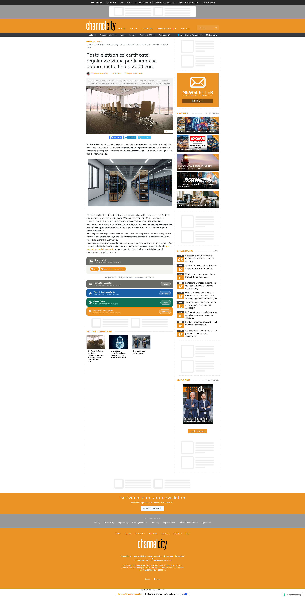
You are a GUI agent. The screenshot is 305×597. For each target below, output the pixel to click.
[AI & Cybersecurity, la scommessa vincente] (198, 125)
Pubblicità (178, 533)
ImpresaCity (126, 2)
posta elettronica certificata (114, 269)
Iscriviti (165, 284)
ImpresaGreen (169, 522)
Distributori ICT (164, 35)
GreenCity (155, 522)
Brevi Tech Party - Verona (189, 149)
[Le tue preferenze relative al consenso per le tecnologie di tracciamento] (292, 594)
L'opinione (92, 35)
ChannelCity (111, 2)
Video (123, 35)
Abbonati (165, 311)
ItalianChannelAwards (188, 522)
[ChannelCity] (101, 26)
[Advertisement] (152, 483)
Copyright (165, 533)
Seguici (165, 302)
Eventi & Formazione (167, 28)
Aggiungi (165, 293)
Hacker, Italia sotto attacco (139, 352)
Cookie (147, 579)
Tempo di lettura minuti (134, 73)
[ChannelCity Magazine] (198, 404)
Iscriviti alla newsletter (152, 508)
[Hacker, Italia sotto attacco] (141, 342)
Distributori (147, 28)
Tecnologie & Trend (147, 35)
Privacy (157, 579)
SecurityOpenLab (143, 2)
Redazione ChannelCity (99, 73)
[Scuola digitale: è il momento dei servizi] (198, 199)
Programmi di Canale (108, 35)
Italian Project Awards (188, 2)
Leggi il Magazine (198, 431)
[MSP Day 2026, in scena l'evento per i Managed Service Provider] (198, 162)
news (99, 41)
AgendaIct (206, 522)
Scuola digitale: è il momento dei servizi (195, 205)
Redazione (153, 533)
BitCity (97, 522)
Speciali (128, 533)
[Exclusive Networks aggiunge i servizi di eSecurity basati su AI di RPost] (118, 342)
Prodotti (132, 35)
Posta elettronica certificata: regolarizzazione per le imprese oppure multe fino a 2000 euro (95, 356)
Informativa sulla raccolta (129, 594)
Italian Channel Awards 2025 (190, 35)
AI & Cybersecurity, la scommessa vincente (197, 131)
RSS (187, 533)
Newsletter (212, 35)
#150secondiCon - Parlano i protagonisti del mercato (196, 185)
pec (95, 269)
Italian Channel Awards (164, 2)
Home (124, 28)
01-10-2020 (116, 73)
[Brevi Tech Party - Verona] (198, 143)
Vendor (133, 28)
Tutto (216, 250)
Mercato (185, 28)
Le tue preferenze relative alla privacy (163, 594)
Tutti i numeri (212, 380)
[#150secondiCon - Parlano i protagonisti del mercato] (198, 180)
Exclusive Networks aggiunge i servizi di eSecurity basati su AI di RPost (118, 354)
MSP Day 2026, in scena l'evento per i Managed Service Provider (195, 167)
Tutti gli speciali (211, 113)
